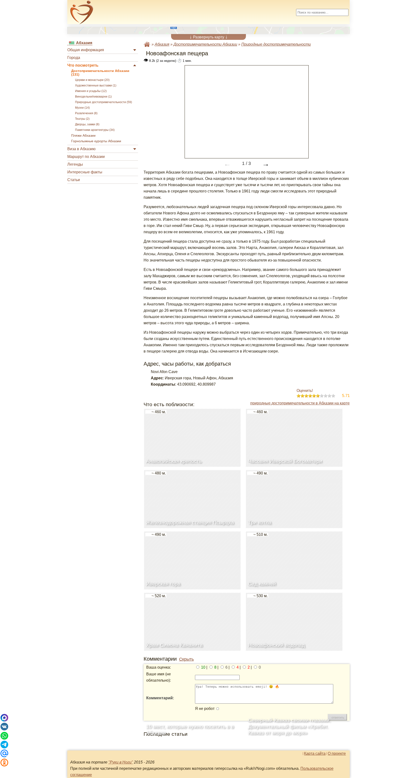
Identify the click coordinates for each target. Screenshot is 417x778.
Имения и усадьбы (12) (91, 91)
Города (73, 57)
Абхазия (162, 44)
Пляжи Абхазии (83, 135)
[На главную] (82, 12)
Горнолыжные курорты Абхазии (96, 141)
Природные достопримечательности (276, 44)
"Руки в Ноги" (120, 762)
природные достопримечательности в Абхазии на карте (300, 403)
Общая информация (85, 50)
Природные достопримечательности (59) (103, 102)
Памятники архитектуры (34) (95, 129)
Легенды (75, 164)
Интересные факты (84, 172)
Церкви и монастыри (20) (92, 79)
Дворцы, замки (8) (87, 124)
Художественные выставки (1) (95, 85)
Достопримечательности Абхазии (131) (100, 72)
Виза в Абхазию (81, 149)
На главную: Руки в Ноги (147, 44)
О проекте (337, 753)
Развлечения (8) (86, 113)
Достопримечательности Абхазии (205, 44)
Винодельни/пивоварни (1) (93, 96)
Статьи (73, 180)
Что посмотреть (82, 65)
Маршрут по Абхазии (86, 156)
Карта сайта (315, 753)
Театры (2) (82, 118)
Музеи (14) (82, 107)
